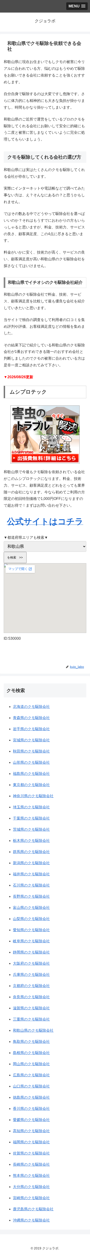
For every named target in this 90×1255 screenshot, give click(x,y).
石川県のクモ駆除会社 (31, 885)
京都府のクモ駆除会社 (31, 986)
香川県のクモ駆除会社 (31, 1109)
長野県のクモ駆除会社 (31, 896)
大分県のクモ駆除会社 (31, 1187)
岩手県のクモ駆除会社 (31, 729)
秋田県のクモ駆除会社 (31, 751)
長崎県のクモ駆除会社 (31, 1164)
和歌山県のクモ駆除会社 (33, 1030)
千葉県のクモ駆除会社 (31, 818)
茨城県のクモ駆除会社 (31, 829)
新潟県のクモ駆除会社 (31, 863)
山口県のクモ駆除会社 (31, 1086)
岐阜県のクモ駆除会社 (31, 941)
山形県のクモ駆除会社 (31, 762)
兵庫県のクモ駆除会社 (31, 975)
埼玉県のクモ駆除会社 (31, 807)
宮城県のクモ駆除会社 (31, 740)
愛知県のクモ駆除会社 (31, 930)
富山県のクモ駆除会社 (31, 908)
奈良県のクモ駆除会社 (31, 997)
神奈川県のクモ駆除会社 (33, 796)
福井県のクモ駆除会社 (31, 874)
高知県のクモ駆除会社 (31, 1131)
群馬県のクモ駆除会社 (31, 852)
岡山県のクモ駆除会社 (31, 1064)
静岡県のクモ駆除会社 (31, 952)
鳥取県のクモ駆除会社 (31, 1042)
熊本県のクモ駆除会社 (31, 1176)
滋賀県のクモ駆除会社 (31, 1008)
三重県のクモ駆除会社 (31, 1019)
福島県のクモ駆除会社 (31, 774)
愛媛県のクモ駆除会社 (31, 1120)
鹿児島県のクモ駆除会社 (33, 1209)
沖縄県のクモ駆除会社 (31, 1220)
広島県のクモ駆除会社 (31, 1075)
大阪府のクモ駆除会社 (31, 963)
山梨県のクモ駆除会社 (31, 919)
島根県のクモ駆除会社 (31, 1053)
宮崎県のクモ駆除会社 (31, 1198)
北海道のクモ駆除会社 (31, 707)
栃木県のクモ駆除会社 (31, 841)
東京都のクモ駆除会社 (31, 785)
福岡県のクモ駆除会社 (31, 1142)
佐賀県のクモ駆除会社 (31, 1153)
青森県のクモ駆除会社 (31, 718)
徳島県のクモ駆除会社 (31, 1097)
